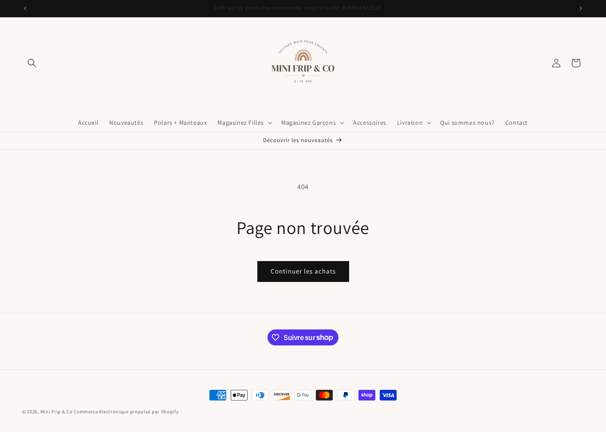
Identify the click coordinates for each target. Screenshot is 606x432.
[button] (32, 63)
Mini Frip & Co (56, 411)
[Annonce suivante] (580, 8)
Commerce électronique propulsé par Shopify (126, 411)
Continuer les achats (303, 271)
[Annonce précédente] (25, 8)
